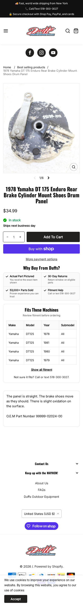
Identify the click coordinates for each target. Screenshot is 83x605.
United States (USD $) (40, 514)
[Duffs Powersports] (41, 550)
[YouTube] (53, 52)
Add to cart (53, 237)
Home (7, 67)
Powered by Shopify (48, 566)
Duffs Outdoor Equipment (41, 496)
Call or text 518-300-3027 (51, 377)
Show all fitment (41, 369)
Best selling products (31, 67)
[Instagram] (41, 52)
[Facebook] (30, 52)
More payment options (41, 259)
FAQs (41, 490)
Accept (16, 599)
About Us (41, 483)
